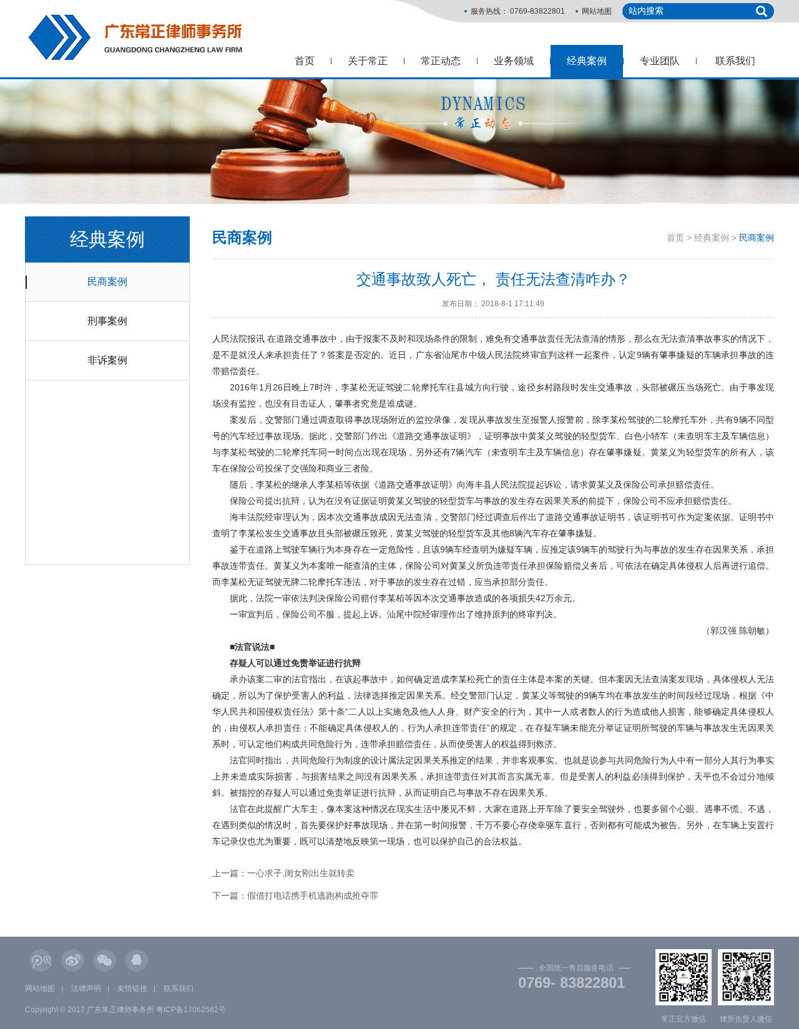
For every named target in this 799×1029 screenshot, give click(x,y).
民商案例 (107, 281)
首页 (305, 61)
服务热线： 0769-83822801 (518, 11)
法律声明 (86, 988)
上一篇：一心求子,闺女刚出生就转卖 (283, 873)
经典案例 (587, 61)
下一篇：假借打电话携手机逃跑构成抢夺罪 (295, 896)
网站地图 (597, 11)
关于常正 (368, 61)
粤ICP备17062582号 (191, 1009)
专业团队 (660, 61)
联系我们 (735, 61)
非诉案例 (107, 360)
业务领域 (514, 61)
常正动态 (441, 61)
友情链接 (132, 988)
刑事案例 (107, 321)
